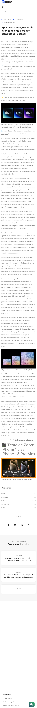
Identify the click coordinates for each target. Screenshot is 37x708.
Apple (31, 42)
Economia (4, 497)
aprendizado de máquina (16, 284)
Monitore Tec (10, 22)
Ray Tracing (10, 76)
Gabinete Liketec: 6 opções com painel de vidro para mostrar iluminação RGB (18, 576)
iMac (2, 59)
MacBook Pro (7, 56)
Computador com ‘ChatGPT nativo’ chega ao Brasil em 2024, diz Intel (18, 559)
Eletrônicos (4, 501)
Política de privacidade (11, 705)
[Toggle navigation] (2, 7)
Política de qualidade (10, 702)
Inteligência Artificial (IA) (9, 88)
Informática (19, 19)
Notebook (4, 508)
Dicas (3, 494)
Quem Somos (8, 698)
